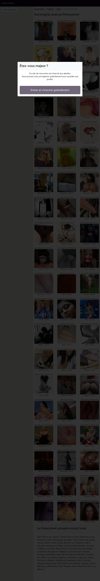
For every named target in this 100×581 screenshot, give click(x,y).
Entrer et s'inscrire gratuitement (50, 90)
